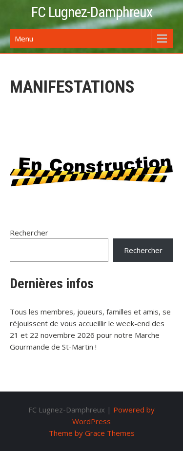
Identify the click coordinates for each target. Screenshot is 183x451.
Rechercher (29, 232)
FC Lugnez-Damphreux (91, 11)
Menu (24, 38)
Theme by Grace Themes (92, 433)
